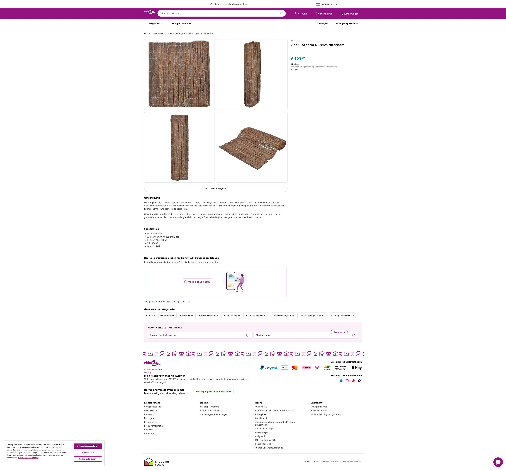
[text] (298, 59)
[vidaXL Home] (149, 12)
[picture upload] (235, 282)
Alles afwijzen (88, 452)
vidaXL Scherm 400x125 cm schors (317, 45)
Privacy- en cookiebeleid (28, 457)
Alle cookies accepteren (87, 446)
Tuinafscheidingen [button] (231, 315)
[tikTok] (359, 380)
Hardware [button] (150, 315)
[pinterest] (353, 380)
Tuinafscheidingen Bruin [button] (256, 315)
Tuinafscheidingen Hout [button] (283, 315)
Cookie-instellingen (264, 428)
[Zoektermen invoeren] (282, 13)
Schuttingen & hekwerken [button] (342, 315)
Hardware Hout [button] (186, 315)
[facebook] (341, 380)
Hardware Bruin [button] (167, 315)
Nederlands (327, 4)
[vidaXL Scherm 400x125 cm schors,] (179, 74)
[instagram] (347, 380)
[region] (54, 453)
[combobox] (221, 13)
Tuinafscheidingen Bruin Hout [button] (313, 315)
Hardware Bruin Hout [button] (208, 315)
